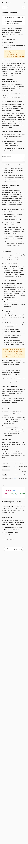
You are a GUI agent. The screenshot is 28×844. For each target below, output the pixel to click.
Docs (7, 2)
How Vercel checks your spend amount (12, 101)
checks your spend (12, 351)
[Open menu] (24, 2)
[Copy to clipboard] (24, 486)
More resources (7, 517)
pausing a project (11, 393)
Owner (10, 136)
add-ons (19, 96)
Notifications (14, 233)
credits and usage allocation (12, 88)
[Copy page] (3, 7)
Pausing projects (7, 311)
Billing (15, 136)
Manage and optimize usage (11, 530)
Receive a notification (9, 39)
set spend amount (6, 34)
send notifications (18, 179)
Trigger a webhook (9, 42)
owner (14, 21)
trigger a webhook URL (10, 181)
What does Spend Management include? (9, 80)
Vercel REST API (15, 374)
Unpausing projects (7, 368)
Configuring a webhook (9, 386)
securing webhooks (16, 433)
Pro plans (7, 19)
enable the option (19, 56)
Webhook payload (6, 439)
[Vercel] (2, 2)
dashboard (16, 141)
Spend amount (5, 449)
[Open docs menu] (10, 2)
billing (20, 21)
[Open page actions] (6, 7)
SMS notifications (6, 251)
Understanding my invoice (11, 532)
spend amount (12, 280)
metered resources (7, 86)
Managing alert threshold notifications (10, 186)
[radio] (14, 549)
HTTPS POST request (16, 398)
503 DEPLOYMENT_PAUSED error (12, 364)
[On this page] (23, 7)
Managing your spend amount (11, 132)
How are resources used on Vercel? (13, 527)
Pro (5, 138)
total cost (23, 469)
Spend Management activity (11, 502)
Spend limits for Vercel (10, 535)
